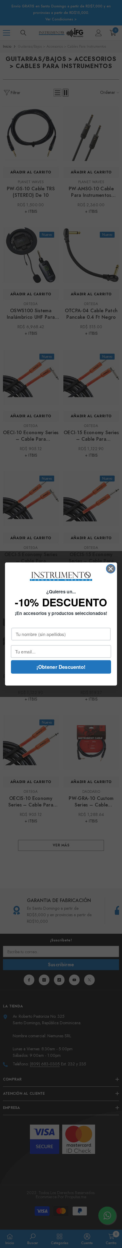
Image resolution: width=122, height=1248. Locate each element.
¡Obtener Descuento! (61, 666)
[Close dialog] (110, 568)
